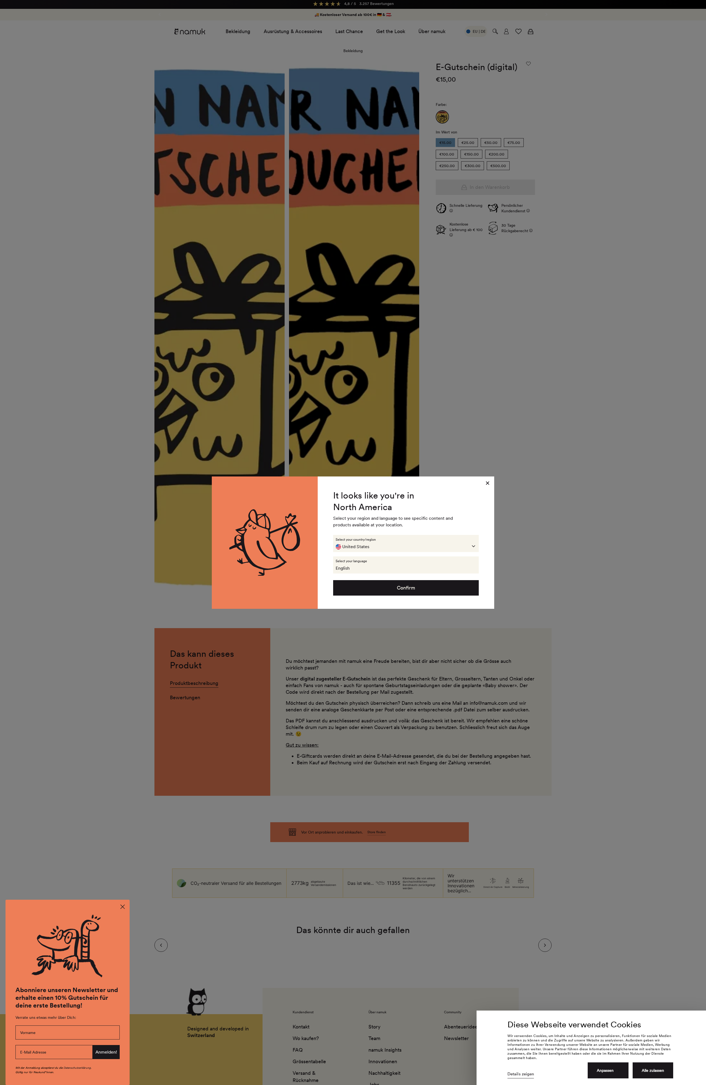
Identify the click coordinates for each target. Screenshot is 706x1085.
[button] (406, 543)
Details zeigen (520, 1073)
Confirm (406, 588)
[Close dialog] (122, 907)
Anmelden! (106, 1052)
